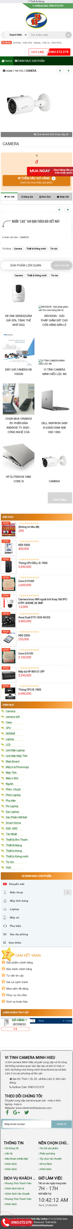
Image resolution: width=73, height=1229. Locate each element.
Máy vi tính (12, 778)
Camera (18, 248)
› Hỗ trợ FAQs (45, 1164)
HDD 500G (24, 544)
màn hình (56, 42)
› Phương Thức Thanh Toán (17, 1183)
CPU (8, 727)
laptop (37, 42)
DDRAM (10, 733)
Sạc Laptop (12, 811)
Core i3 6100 (25, 653)
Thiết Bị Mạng (14, 845)
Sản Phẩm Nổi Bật (16, 817)
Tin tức (19, 70)
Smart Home (13, 822)
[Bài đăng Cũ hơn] (69, 70)
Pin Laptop (12, 806)
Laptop (10, 739)
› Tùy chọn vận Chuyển (50, 1159)
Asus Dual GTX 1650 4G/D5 (34, 617)
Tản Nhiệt (11, 834)
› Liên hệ (8, 1153)
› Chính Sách (10, 1164)
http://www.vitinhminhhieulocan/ (36, 1225)
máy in (45, 42)
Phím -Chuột (13, 789)
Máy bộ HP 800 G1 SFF (31, 671)
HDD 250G (24, 635)
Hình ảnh (46, 197)
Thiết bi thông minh (36, 248)
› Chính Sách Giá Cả (14, 1188)
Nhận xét (64, 197)
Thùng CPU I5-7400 (29, 689)
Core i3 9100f (26, 581)
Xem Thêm (60, 265)
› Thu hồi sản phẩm (48, 1148)
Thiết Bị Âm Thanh (17, 839)
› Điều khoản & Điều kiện (16, 1159)
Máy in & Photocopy (17, 767)
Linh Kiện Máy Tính (17, 755)
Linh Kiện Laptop (15, 750)
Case (9, 722)
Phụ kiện (11, 800)
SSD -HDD (11, 828)
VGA (8, 867)
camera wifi (13, 716)
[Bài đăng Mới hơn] (61, 70)
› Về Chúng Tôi (11, 1148)
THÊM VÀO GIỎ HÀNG (37, 180)
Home (8, 60)
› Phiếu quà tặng (46, 1153)
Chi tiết (10, 197)
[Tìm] (68, 35)
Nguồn (9, 783)
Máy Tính (11, 772)
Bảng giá (28, 197)
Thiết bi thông (14, 850)
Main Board (12, 761)
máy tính (26, 42)
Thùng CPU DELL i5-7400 (33, 563)
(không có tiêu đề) (28, 526)
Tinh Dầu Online (39, 1219)
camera (16, 42)
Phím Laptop (13, 795)
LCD (8, 744)
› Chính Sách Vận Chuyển (17, 1194)
